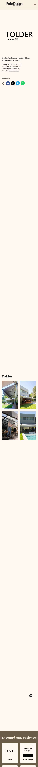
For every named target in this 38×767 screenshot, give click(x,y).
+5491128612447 (15, 66)
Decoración (6, 78)
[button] (35, 4)
